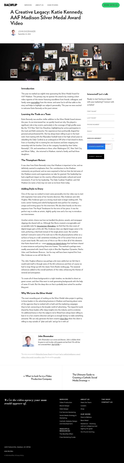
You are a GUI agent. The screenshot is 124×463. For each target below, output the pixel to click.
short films (64, 318)
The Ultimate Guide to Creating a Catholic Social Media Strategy (84, 378)
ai (62, 354)
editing (23, 357)
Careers (83, 406)
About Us (39, 5)
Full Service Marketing (68, 412)
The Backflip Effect (66, 434)
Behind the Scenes (41, 354)
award (78, 354)
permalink (57, 357)
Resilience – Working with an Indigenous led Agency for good (89, 426)
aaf (61, 354)
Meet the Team (86, 402)
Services (28, 5)
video (43, 357)
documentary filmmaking (46, 226)
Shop (82, 409)
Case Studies (52, 5)
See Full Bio (56, 344)
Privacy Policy (19, 455)
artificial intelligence (70, 354)
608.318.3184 (8, 451)
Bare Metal (84, 420)
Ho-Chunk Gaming (87, 432)
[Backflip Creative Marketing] (10, 5)
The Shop (106, 399)
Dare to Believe (86, 417)
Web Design (64, 409)
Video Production (66, 402)
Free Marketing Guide (67, 437)
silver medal (30, 357)
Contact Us (107, 402)
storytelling (35, 102)
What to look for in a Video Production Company (37, 377)
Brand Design (64, 406)
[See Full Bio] (61, 344)
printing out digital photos (56, 243)
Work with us (111, 5)
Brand (50, 354)
